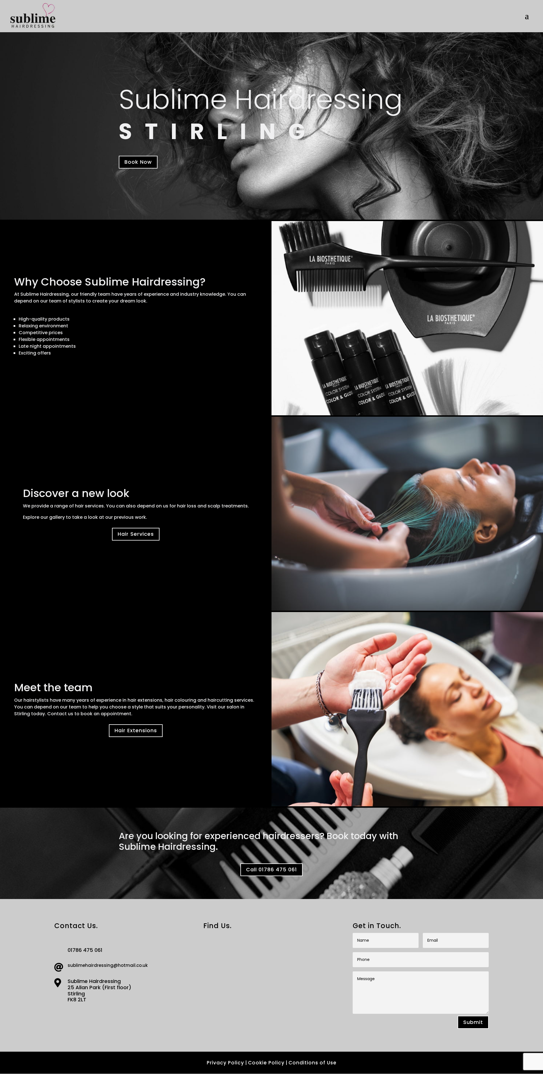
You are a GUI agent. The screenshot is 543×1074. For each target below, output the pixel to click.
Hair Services (136, 533)
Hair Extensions (136, 730)
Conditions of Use (312, 1062)
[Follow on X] (72, 1014)
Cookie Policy (266, 1062)
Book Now (138, 161)
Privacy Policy (225, 1062)
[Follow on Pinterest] (84, 1014)
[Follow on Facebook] (59, 1014)
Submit (473, 1022)
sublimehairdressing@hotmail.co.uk (108, 965)
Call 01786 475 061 (271, 869)
